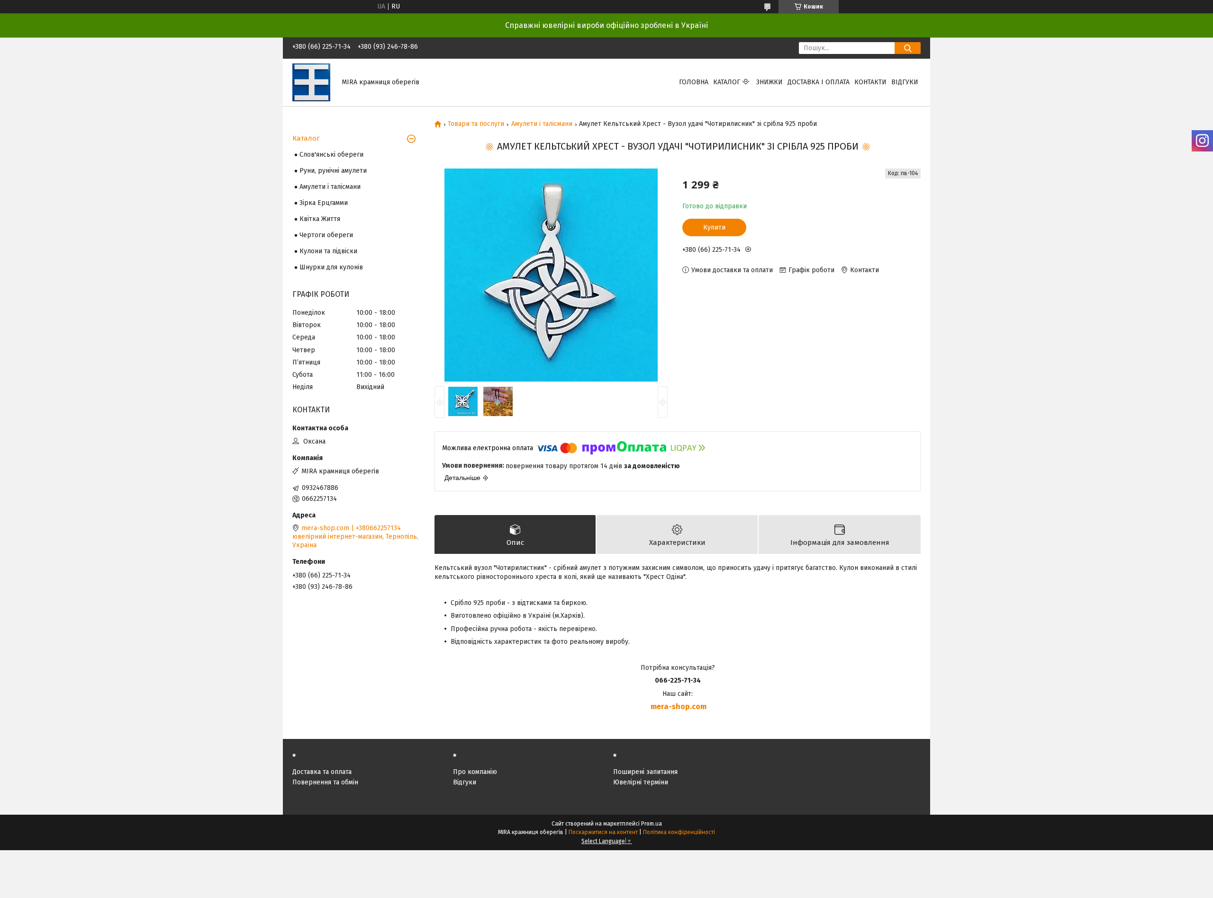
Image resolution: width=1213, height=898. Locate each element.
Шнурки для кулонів (331, 267)
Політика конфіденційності (679, 832)
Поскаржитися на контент (603, 832)
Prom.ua (651, 823)
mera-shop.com (678, 706)
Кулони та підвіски (328, 251)
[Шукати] (908, 48)
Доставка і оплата (819, 82)
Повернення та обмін (325, 782)
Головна (693, 82)
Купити (714, 227)
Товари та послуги (476, 124)
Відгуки (904, 82)
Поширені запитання (645, 772)
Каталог (726, 82)
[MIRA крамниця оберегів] (311, 82)
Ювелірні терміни (640, 782)
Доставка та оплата (322, 772)
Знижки (769, 82)
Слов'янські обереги (331, 155)
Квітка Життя (319, 219)
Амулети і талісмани (541, 124)
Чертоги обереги (326, 235)
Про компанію (475, 772)
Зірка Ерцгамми (323, 203)
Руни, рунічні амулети (333, 171)
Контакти (870, 82)
